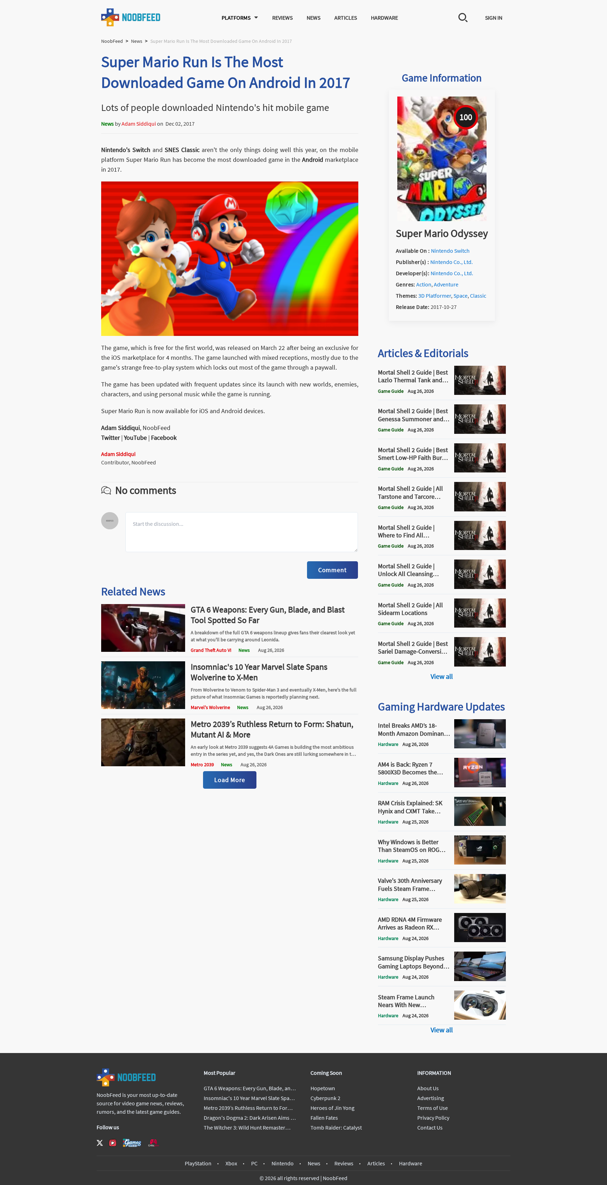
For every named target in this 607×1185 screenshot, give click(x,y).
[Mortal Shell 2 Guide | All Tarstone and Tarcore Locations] (480, 509)
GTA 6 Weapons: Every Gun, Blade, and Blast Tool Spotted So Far (268, 614)
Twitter (110, 437)
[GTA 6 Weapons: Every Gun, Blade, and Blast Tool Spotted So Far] (143, 649)
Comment (332, 570)
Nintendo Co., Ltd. (451, 261)
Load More (229, 780)
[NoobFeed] (131, 17)
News (313, 17)
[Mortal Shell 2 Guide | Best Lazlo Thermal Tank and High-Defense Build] (480, 392)
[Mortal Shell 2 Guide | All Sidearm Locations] (480, 625)
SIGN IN (493, 17)
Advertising (430, 1097)
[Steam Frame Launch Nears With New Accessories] (480, 1017)
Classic (478, 295)
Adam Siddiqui (139, 123)
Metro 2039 (202, 764)
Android (312, 159)
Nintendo (283, 1163)
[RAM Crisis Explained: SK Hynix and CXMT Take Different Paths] (480, 823)
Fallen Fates (324, 1117)
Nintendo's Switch (125, 150)
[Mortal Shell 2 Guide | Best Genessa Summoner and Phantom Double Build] (480, 431)
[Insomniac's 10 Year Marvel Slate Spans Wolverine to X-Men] (143, 706)
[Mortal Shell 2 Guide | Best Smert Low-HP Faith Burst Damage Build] (480, 470)
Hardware (384, 17)
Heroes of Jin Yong (332, 1107)
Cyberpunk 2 (325, 1097)
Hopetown (323, 1088)
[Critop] (153, 1142)
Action (423, 284)
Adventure (446, 284)
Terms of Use (432, 1107)
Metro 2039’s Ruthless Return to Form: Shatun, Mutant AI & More (272, 729)
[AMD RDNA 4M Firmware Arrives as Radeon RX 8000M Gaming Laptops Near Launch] (480, 940)
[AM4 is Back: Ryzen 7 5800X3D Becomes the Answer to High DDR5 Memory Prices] (480, 785)
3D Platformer (434, 295)
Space (460, 295)
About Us (428, 1088)
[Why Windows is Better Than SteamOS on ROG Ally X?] (480, 862)
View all (442, 676)
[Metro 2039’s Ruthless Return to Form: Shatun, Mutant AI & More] (143, 764)
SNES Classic (182, 150)
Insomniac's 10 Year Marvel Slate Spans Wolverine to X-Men (259, 672)
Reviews (282, 17)
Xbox (231, 1163)
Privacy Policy (433, 1117)
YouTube (135, 437)
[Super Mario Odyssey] (442, 219)
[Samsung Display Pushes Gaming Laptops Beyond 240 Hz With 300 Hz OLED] (480, 978)
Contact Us (430, 1127)
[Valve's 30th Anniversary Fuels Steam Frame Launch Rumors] (480, 901)
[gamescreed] (132, 1142)
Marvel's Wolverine (210, 707)
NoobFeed (112, 41)
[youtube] (113, 1143)
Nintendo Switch (450, 250)
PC (254, 1163)
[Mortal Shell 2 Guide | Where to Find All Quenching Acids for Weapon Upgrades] (480, 547)
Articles (345, 17)
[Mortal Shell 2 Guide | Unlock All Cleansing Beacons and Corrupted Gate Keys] (480, 586)
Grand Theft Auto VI (211, 650)
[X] (100, 1143)
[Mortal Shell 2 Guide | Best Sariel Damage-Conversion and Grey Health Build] (480, 664)
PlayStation (198, 1163)
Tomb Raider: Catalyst (336, 1127)
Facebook (164, 437)
